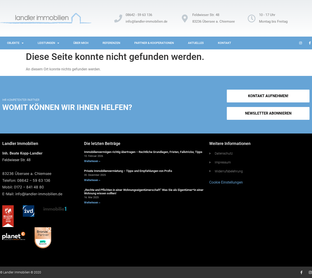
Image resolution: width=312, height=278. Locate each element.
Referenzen (111, 43)
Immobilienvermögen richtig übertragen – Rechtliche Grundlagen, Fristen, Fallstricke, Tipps (143, 152)
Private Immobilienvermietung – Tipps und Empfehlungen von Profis (128, 171)
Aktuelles (196, 43)
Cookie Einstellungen (226, 182)
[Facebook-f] (301, 272)
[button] (268, 113)
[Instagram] (310, 272)
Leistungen (46, 43)
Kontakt (224, 43)
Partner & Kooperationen (154, 43)
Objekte (13, 43)
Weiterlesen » (92, 161)
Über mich (80, 43)
